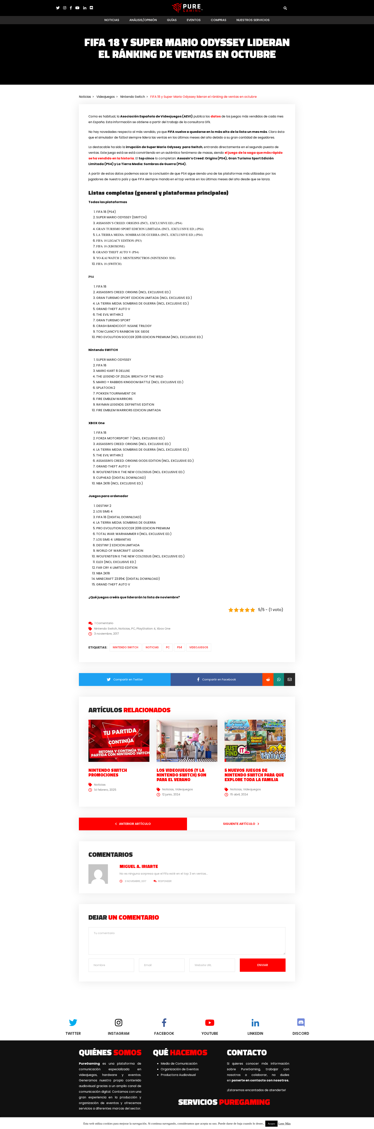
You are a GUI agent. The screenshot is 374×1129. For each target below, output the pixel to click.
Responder (165, 881)
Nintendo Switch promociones (107, 772)
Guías (172, 20)
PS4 (179, 647)
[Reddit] (267, 679)
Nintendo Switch (105, 629)
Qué (180, 1052)
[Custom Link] (91, 8)
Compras (218, 20)
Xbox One (163, 629)
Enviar (262, 965)
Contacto (247, 1052)
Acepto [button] (271, 1123)
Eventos (194, 20)
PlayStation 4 (146, 629)
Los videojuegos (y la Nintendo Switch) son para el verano (181, 775)
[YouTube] (79, 8)
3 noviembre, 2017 (135, 881)
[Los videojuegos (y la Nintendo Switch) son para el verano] (189, 740)
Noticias (111, 20)
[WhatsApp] (278, 679)
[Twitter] (59, 8)
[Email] (289, 679)
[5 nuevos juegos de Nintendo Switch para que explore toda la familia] (256, 740)
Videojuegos (198, 647)
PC (133, 629)
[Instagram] (66, 8)
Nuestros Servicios (253, 20)
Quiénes (110, 1052)
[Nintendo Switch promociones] (120, 740)
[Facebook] (72, 8)
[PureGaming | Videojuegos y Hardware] (187, 8)
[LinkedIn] (86, 8)
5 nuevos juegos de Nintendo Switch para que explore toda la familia (254, 775)
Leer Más (284, 1123)
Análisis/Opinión (143, 20)
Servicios (224, 1101)
